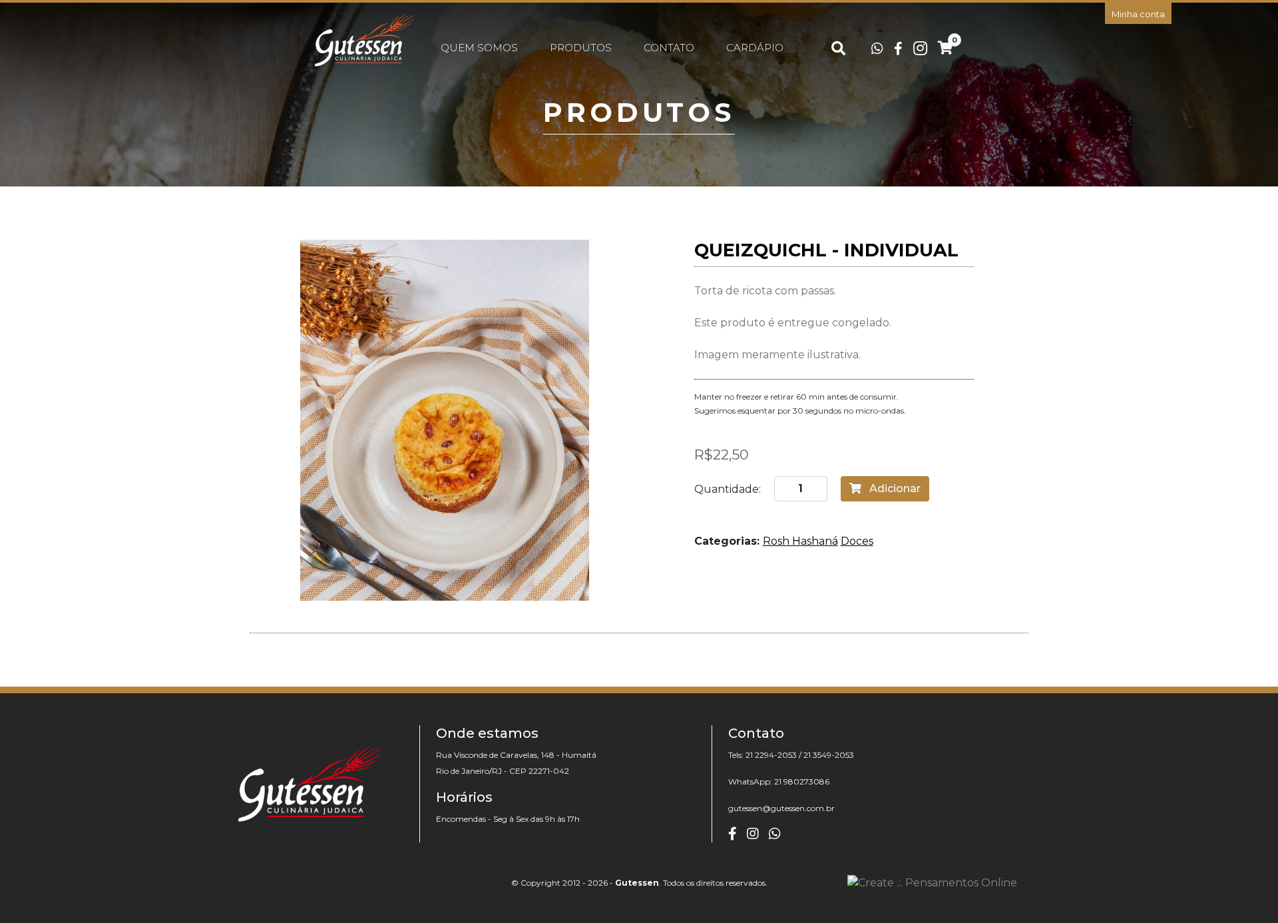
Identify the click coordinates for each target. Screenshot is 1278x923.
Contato (669, 47)
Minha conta (1138, 14)
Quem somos (479, 47)
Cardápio (754, 47)
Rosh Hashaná (800, 541)
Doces (857, 541)
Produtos (581, 47)
